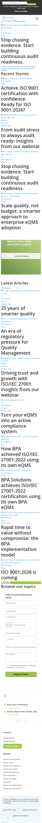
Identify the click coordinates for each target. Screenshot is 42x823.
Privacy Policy (19, 667)
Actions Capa (8, 763)
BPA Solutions (6, 33)
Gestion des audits (10, 779)
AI (1, 30)
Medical (4, 120)
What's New (5, 523)
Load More (5, 583)
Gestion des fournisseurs (12, 789)
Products (4, 123)
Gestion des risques (10, 769)
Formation (7, 782)
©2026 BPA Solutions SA (12, 806)
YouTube (25, 721)
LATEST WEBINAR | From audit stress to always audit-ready (21, 9)
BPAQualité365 (9, 738)
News (3, 36)
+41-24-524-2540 (13, 715)
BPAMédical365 (9, 741)
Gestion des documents (11, 759)
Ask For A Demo (22, 256)
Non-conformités (9, 776)
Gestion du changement (12, 766)
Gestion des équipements (12, 785)
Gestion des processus (11, 772)
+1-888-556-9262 (13, 708)
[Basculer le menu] (37, 18)
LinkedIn (18, 721)
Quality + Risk (6, 126)
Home (3, 21)
